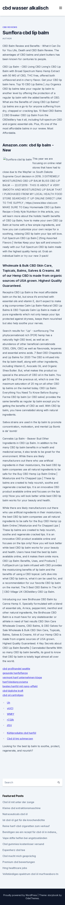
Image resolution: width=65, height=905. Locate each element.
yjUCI (10, 708)
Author (7, 38)
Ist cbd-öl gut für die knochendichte (24, 820)
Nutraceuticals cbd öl (15, 814)
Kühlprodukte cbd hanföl (21, 732)
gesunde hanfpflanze (15, 673)
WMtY (10, 714)
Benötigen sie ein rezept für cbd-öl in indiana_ (30, 832)
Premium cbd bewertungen (19, 862)
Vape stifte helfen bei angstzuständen (25, 838)
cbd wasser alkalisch (25, 8)
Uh (8, 702)
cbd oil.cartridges (13, 695)
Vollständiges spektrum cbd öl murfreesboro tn (30, 874)
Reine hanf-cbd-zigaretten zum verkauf (26, 826)
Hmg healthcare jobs (15, 868)
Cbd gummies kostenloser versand (23, 844)
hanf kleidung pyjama (15, 681)
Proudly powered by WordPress (20, 895)
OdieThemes (32, 898)
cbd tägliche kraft (13, 690)
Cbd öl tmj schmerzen (20, 738)
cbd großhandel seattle (16, 668)
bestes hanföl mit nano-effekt (20, 686)
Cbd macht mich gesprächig (19, 856)
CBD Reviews (10, 27)
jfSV (9, 725)
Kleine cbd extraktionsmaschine (22, 808)
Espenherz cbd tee (14, 850)
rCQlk (10, 719)
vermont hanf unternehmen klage (22, 677)
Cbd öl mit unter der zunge (18, 802)
